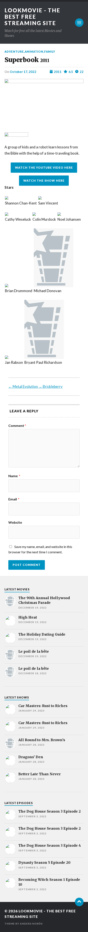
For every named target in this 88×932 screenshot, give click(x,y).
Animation (34, 51)
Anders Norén (31, 923)
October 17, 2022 (23, 72)
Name (14, 476)
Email (13, 499)
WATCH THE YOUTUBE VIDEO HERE (44, 167)
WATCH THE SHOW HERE (44, 180)
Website (15, 522)
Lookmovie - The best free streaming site (32, 16)
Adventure (14, 51)
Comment (17, 425)
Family (49, 51)
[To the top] (79, 902)
